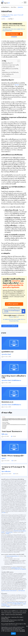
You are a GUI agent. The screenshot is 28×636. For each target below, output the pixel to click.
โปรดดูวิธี (7, 533)
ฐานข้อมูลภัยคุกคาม (5, 7)
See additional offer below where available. (12, 29)
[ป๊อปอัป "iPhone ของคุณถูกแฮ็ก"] (14, 447)
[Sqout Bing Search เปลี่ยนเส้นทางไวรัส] (14, 367)
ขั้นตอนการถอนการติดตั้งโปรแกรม (11, 610)
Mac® (17, 317)
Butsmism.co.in (7, 402)
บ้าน (2, 610)
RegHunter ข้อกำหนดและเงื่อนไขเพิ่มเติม (13, 614)
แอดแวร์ (15, 15)
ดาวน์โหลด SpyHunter (12, 304)
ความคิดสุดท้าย (6, 76)
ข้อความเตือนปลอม (6, 471)
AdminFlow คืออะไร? (7, 63)
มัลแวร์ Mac (13, 7)
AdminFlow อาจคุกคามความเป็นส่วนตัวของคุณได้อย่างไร (10, 65)
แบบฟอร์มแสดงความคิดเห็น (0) (10, 325)
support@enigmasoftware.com (16, 567)
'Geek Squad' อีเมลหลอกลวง (12, 431)
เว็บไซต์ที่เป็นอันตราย (16, 380)
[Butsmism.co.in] (14, 393)
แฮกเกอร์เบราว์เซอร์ (6, 354)
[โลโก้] (5, 2)
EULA (22, 29)
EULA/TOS (16, 530)
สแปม (6, 434)
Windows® (11, 317)
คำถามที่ (3, 512)
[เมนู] (25, 2)
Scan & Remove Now (12, 34)
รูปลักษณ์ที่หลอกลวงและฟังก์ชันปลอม (10, 69)
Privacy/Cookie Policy (7, 30)
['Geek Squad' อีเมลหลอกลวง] (14, 423)
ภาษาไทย (22, 2)
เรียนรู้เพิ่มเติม (22, 631)
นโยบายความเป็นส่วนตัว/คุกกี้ (11, 590)
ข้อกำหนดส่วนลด (9, 532)
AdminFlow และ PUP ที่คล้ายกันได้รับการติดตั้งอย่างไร (10, 73)
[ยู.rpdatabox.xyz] (14, 343)
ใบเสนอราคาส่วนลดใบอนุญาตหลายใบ (12, 311)
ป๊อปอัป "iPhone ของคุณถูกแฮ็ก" (13, 456)
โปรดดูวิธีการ (8, 606)
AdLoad (17, 84)
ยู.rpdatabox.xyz (7, 351)
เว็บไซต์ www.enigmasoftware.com (12, 556)
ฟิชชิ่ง (3, 434)
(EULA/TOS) (9, 602)
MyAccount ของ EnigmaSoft (20, 569)
